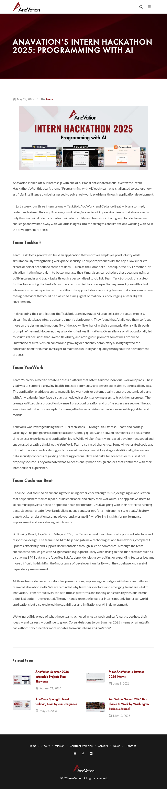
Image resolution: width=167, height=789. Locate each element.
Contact (130, 745)
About (46, 745)
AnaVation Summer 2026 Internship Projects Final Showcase (52, 677)
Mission (60, 745)
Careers (103, 745)
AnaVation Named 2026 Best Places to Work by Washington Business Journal (129, 704)
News (50, 99)
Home (32, 745)
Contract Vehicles (81, 745)
